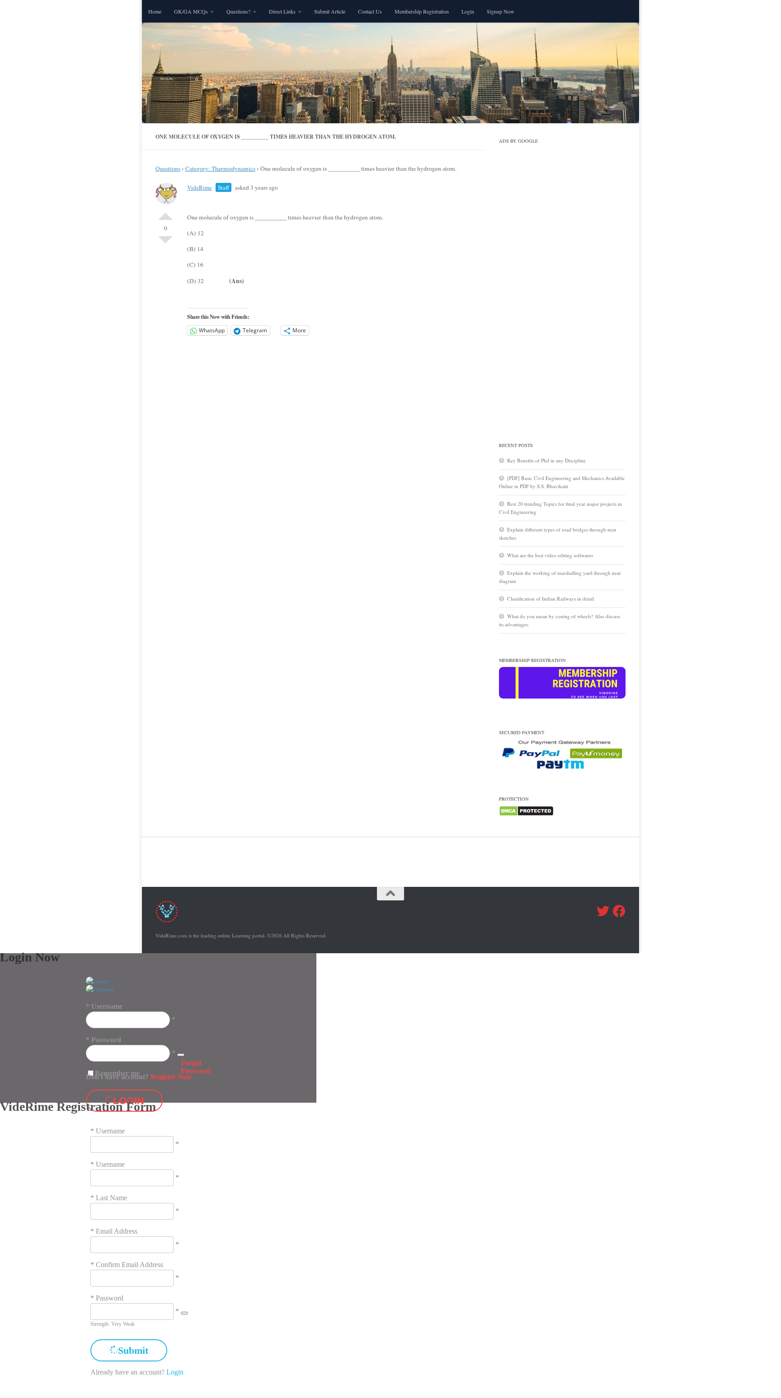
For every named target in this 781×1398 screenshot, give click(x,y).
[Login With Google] (97, 980)
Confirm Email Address (129, 1264)
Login (467, 11)
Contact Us (370, 11)
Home (154, 11)
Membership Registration (422, 11)
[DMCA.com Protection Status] (526, 814)
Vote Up (165, 212)
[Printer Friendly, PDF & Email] (433, 207)
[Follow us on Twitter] (603, 911)
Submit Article (329, 11)
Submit (133, 1350)
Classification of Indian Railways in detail (550, 598)
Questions (167, 168)
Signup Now (500, 11)
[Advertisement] (562, 283)
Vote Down (165, 243)
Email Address (116, 1231)
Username (106, 1006)
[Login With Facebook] (100, 989)
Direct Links (282, 11)
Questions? (238, 11)
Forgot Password (196, 1067)
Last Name (111, 1198)
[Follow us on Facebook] (619, 911)
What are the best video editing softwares (550, 555)
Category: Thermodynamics (220, 168)
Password (106, 1040)
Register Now (171, 1077)
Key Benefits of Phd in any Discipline (546, 460)
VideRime (199, 187)
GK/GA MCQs (191, 11)
